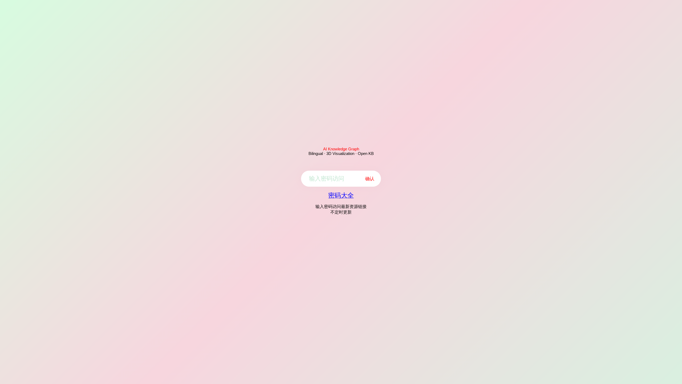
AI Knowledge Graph (341, 149)
